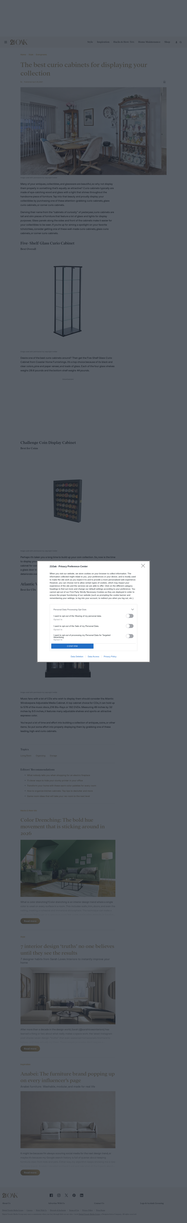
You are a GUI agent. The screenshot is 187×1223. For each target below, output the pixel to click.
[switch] (130, 616)
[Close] (144, 566)
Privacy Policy (110, 656)
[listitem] (93, 609)
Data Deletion (77, 656)
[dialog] (93, 611)
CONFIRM (72, 646)
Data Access (93, 656)
